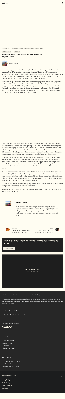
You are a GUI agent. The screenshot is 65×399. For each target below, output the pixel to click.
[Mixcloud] (18, 314)
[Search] (60, 3)
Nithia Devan (13, 63)
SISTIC (16, 191)
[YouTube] (10, 314)
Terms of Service (7, 385)
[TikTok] (21, 314)
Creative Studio (7, 364)
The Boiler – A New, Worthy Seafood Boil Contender (21, 230)
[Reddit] (24, 314)
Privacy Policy (6, 380)
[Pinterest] (13, 314)
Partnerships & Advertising (11, 361)
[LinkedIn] (15, 314)
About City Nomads (8, 341)
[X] (4, 314)
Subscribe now (9, 248)
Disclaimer (5, 388)
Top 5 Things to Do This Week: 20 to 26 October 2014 (44, 230)
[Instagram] (7, 314)
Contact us (5, 345)
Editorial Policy (7, 343)
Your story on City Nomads (10, 366)
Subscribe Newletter (8, 348)
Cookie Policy (6, 383)
